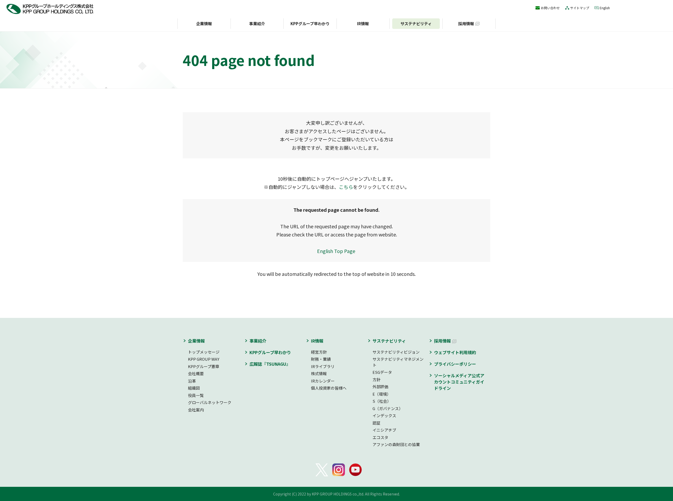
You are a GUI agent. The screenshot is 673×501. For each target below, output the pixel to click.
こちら (346, 186)
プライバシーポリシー (455, 364)
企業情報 (204, 23)
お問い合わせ (550, 8)
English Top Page (336, 250)
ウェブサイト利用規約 (455, 352)
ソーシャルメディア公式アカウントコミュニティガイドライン (459, 381)
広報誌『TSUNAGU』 (269, 364)
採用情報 (466, 23)
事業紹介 (257, 23)
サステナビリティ (416, 23)
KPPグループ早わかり (310, 23)
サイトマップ (579, 8)
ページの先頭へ (505, 331)
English (605, 8)
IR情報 (363, 23)
